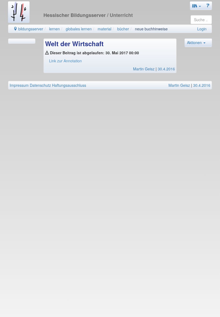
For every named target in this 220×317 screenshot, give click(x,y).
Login (202, 28)
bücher (123, 28)
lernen (54, 28)
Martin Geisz (144, 68)
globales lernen (79, 28)
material (104, 28)
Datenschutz (40, 85)
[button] (196, 6)
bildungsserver (30, 28)
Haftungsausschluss (69, 85)
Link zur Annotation (65, 60)
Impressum (19, 85)
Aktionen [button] (195, 42)
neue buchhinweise (151, 28)
